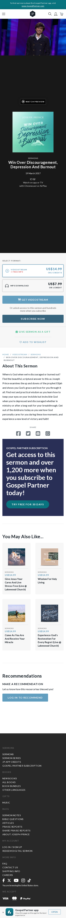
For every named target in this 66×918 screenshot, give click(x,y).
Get (34, 299)
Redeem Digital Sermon (17, 851)
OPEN (54, 912)
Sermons (33, 158)
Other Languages (13, 789)
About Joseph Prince (16, 834)
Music (6, 802)
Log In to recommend (25, 697)
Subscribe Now (33, 318)
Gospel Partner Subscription (21, 765)
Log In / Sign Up (12, 847)
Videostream (19, 354)
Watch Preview (35, 101)
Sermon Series (11, 758)
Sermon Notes (11, 815)
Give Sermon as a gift (34, 331)
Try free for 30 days (28, 504)
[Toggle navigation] (3, 14)
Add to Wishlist (34, 342)
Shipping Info (11, 871)
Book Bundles (11, 786)
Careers (7, 875)
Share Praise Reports (16, 830)
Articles (8, 823)
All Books (9, 782)
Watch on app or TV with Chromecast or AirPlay (33, 184)
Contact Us (10, 867)
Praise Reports (12, 826)
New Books (9, 778)
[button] (56, 14)
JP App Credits (11, 762)
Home (5, 354)
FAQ (4, 863)
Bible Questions (13, 819)
